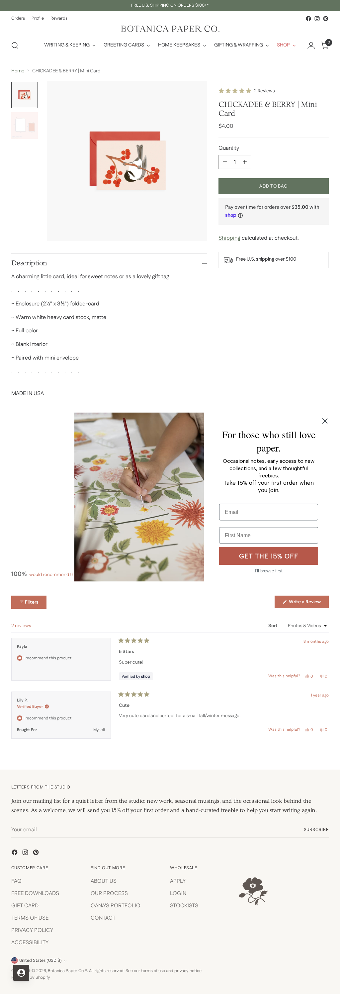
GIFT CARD (25, 906)
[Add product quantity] (245, 162)
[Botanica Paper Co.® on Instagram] (317, 19)
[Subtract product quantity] (225, 162)
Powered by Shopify (30, 977)
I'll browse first (269, 570)
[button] (246, 91)
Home (17, 70)
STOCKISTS (184, 906)
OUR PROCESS (109, 893)
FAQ (16, 881)
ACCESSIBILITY (29, 943)
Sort (273, 625)
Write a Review (308, 603)
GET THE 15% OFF (268, 556)
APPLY (178, 881)
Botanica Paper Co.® (67, 971)
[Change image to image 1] (24, 95)
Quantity (228, 148)
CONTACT (103, 918)
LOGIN (178, 893)
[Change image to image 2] (24, 125)
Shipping (229, 238)
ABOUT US (104, 881)
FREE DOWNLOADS (35, 893)
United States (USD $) (40, 960)
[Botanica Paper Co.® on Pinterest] (326, 19)
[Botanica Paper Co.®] (170, 28)
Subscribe (316, 830)
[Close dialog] (325, 421)
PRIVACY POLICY (32, 930)
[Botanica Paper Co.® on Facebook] (308, 19)
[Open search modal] (15, 45)
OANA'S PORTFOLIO (115, 906)
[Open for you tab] (21, 973)
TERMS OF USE (29, 918)
